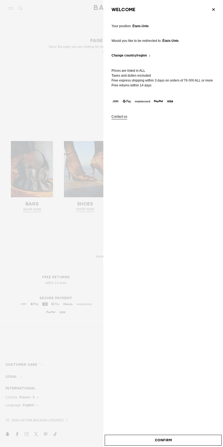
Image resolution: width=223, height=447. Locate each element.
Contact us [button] (119, 116)
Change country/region (129, 55)
